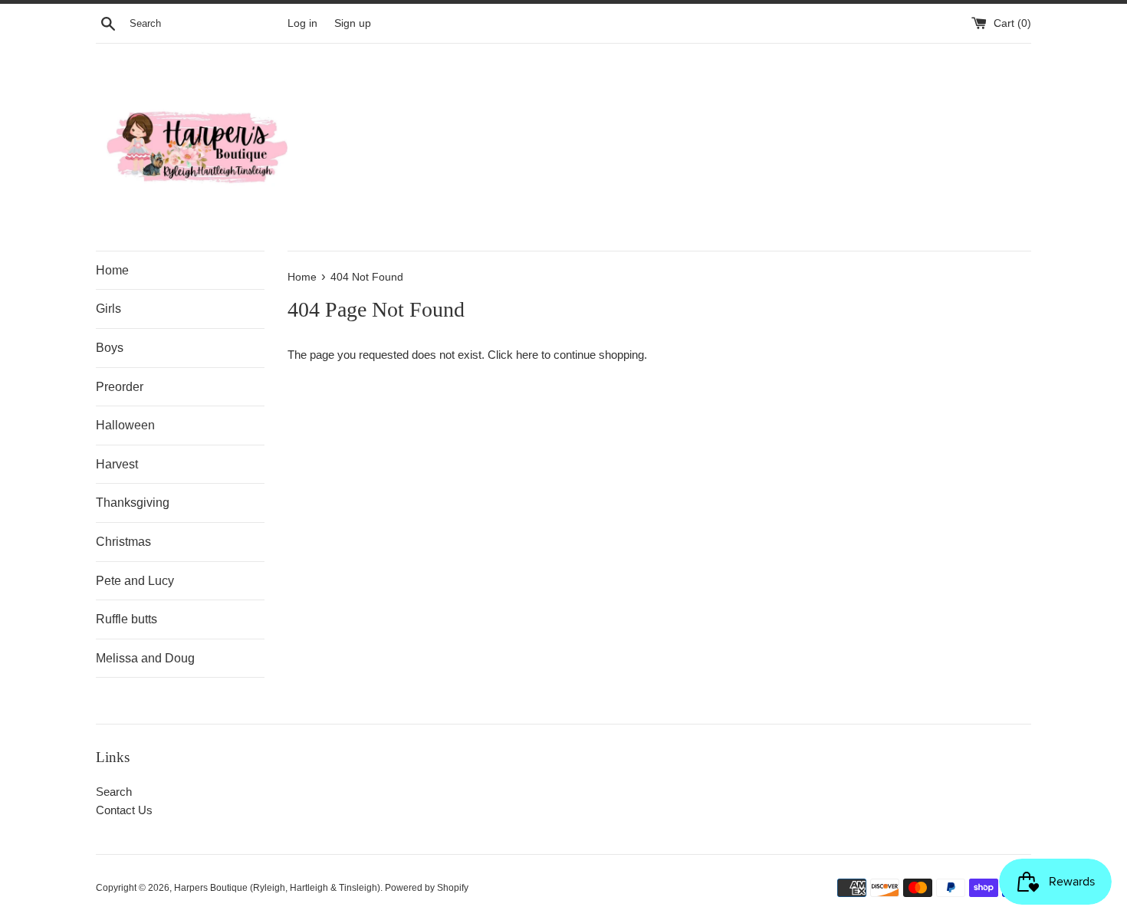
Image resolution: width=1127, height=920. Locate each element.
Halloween (125, 425)
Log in (302, 23)
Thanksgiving (132, 502)
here (527, 354)
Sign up (352, 23)
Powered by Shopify (426, 887)
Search (114, 791)
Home (112, 270)
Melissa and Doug (145, 658)
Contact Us (124, 809)
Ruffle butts (126, 619)
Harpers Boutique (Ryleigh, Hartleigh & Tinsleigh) (277, 887)
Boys (109, 347)
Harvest (117, 464)
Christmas (123, 541)
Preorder (119, 386)
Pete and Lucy (135, 580)
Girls (108, 308)
